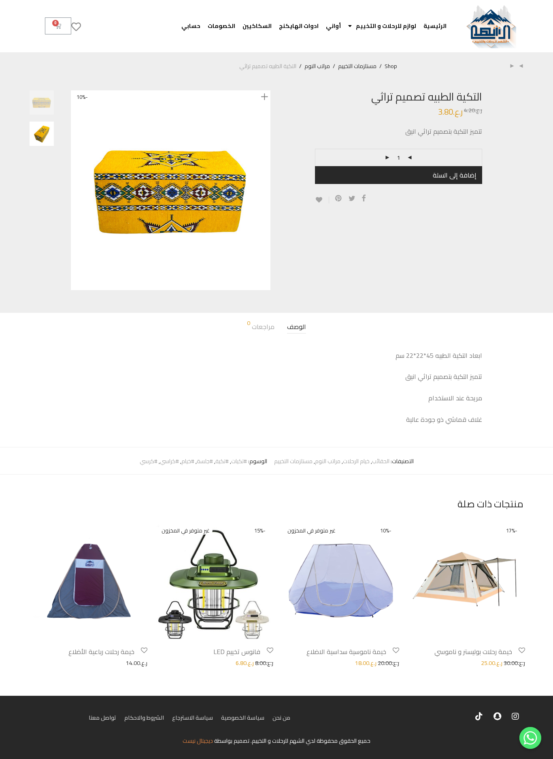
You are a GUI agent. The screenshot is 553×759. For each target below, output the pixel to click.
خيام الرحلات (356, 461)
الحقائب (380, 461)
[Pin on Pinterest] (338, 199)
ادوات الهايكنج (299, 26)
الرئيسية (435, 26)
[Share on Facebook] (364, 199)
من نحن (281, 717)
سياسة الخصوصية (242, 717)
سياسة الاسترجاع (192, 717)
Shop (391, 66)
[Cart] (58, 25)
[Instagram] (515, 716)
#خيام (187, 461)
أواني (333, 26)
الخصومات (221, 26)
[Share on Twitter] (352, 199)
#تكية (222, 461)
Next (266, 190)
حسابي (190, 26)
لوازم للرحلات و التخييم (386, 26)
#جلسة (205, 461)
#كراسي (169, 461)
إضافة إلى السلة (454, 175)
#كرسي (148, 461)
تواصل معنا (102, 717)
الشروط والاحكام (144, 717)
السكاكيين (257, 26)
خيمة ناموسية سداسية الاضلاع (346, 652)
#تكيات (239, 461)
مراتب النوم (317, 66)
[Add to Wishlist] (322, 200)
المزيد (408, 662)
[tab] (296, 327)
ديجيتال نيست (198, 740)
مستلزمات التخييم (357, 66)
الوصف (296, 327)
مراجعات (260, 326)
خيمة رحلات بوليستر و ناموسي (473, 652)
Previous (75, 190)
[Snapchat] (497, 716)
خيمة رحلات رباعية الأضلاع (101, 652)
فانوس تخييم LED (236, 652)
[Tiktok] (479, 716)
